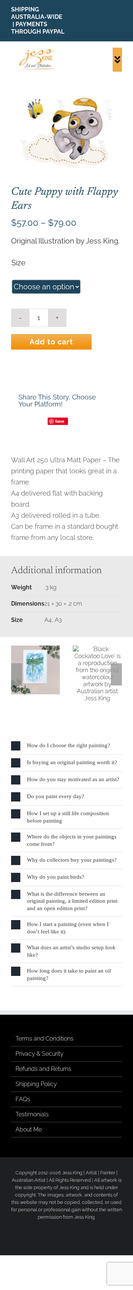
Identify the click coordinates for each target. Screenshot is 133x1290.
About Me (29, 1129)
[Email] (91, 421)
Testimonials (32, 1114)
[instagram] (108, 20)
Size (18, 262)
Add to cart (51, 341)
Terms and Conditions (45, 1038)
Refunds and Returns (43, 1068)
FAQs (23, 1099)
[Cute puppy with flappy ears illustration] (66, 131)
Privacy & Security (40, 1053)
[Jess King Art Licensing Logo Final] (38, 50)
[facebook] (97, 20)
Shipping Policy (36, 1084)
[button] (16, 674)
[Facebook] (24, 421)
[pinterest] (120, 20)
